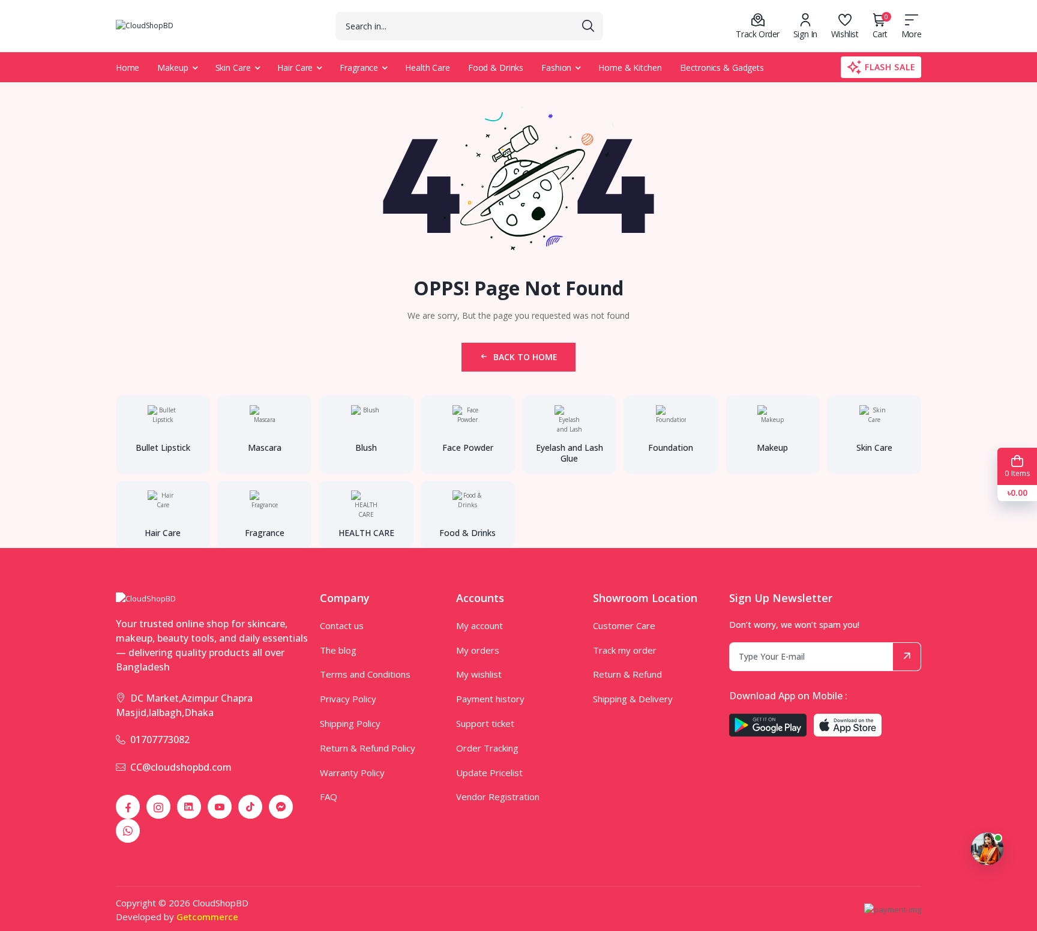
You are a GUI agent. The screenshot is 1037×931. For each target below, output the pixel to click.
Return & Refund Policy (367, 748)
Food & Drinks (495, 67)
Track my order (625, 650)
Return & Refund (627, 674)
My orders (477, 650)
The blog (338, 650)
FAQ (328, 797)
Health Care (427, 67)
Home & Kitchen (629, 67)
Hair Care (295, 67)
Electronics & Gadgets (722, 67)
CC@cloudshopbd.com (181, 767)
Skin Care (233, 67)
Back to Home (525, 357)
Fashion (556, 67)
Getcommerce (207, 917)
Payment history (490, 699)
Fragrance (359, 67)
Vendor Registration (498, 797)
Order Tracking (487, 748)
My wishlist (479, 674)
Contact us (342, 625)
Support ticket (485, 723)
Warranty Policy (352, 773)
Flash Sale (890, 67)
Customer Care (624, 625)
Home (128, 67)
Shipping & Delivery (633, 699)
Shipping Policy (350, 723)
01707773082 (160, 739)
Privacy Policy (348, 699)
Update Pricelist (489, 773)
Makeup (172, 67)
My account (479, 625)
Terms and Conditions (365, 674)
